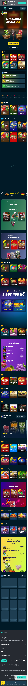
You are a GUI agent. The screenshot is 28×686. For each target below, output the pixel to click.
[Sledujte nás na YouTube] (24, 660)
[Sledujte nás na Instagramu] (20, 660)
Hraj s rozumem (4, 637)
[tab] (9, 47)
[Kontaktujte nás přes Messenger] (16, 660)
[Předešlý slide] (7, 47)
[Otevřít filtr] (22, 576)
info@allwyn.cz (6, 675)
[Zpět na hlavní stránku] (5, 8)
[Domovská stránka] (2, 632)
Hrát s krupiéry (13, 209)
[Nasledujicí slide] (19, 47)
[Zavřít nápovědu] (16, 677)
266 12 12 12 (13, 673)
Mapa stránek (11, 678)
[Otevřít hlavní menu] (1, 8)
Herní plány (3, 638)
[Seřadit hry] (24, 576)
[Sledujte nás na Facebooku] (13, 660)
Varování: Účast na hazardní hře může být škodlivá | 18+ (12, 640)
